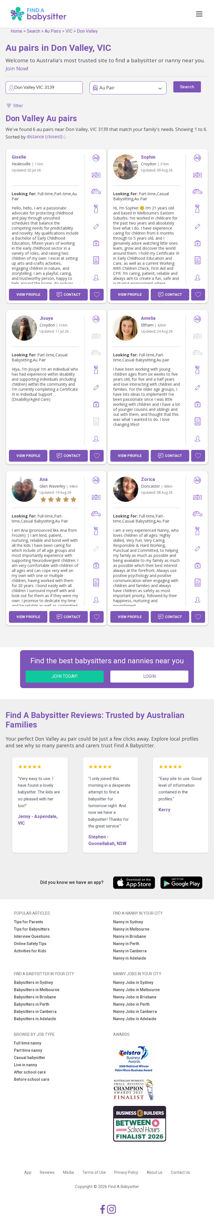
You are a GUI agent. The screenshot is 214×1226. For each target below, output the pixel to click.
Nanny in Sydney (128, 922)
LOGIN (149, 676)
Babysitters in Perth (31, 1004)
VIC (68, 31)
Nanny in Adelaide (129, 958)
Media (68, 1172)
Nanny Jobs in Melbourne (136, 990)
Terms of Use (94, 1172)
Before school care (31, 1079)
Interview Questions (32, 936)
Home (16, 31)
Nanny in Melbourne (131, 929)
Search (33, 31)
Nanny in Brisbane (129, 936)
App (27, 1172)
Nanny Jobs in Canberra (135, 1011)
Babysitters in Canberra (35, 1011)
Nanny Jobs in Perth (131, 1004)
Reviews (47, 1172)
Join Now (16, 68)
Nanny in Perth (126, 943)
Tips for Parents (28, 922)
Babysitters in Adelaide (35, 1019)
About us (154, 1172)
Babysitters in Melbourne (36, 990)
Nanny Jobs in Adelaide (134, 1019)
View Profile (28, 294)
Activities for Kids (30, 951)
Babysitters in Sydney (33, 982)
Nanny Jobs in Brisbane (134, 997)
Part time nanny (28, 1050)
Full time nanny (27, 1043)
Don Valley (87, 31)
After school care (30, 1072)
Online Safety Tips (30, 943)
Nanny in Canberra (130, 951)
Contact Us (180, 1172)
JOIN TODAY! (65, 676)
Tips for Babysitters (32, 929)
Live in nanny (25, 1065)
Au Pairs (53, 31)
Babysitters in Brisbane (35, 997)
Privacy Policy (126, 1172)
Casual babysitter (29, 1057)
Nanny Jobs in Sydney (133, 982)
